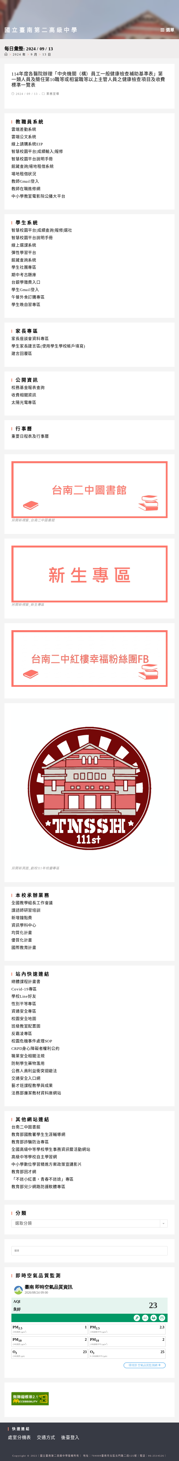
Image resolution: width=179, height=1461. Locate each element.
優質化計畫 (21, 940)
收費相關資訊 (23, 395)
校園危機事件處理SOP (31, 1041)
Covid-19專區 (24, 989)
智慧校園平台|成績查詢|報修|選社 (41, 230)
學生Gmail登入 (25, 290)
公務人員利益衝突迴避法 (34, 1071)
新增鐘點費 (21, 918)
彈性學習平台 (23, 253)
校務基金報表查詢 (28, 387)
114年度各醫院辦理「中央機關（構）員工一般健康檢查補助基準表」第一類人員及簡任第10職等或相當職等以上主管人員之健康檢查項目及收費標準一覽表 (88, 79)
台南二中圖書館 (26, 1127)
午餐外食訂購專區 (28, 297)
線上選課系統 (23, 245)
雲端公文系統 (23, 137)
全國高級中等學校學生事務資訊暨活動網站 (50, 1149)
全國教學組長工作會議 (32, 903)
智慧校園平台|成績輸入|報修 (37, 151)
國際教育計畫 (23, 947)
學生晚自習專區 (26, 305)
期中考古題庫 (23, 275)
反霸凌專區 (21, 1033)
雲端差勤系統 (23, 129)
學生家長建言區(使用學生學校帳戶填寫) (48, 346)
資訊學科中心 (23, 925)
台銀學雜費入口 (26, 282)
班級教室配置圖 (26, 1026)
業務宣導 (52, 94)
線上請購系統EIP (27, 144)
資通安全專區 (23, 1011)
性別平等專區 (23, 1004)
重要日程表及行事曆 (30, 436)
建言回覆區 (21, 353)
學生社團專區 (23, 267)
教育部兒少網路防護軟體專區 (38, 1187)
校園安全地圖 (23, 1019)
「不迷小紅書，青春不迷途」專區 (42, 1179)
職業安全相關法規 (28, 1056)
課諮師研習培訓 (26, 910)
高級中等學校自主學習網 (34, 1157)
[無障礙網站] (30, 1398)
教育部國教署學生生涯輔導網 (38, 1134)
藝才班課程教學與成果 (32, 1085)
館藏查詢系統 (23, 260)
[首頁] (6, 54)
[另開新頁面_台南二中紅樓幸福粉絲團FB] (89, 685)
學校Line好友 (23, 996)
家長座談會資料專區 (30, 339)
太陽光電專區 (23, 402)
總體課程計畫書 (26, 982)
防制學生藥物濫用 (28, 1063)
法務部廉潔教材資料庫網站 (36, 1093)
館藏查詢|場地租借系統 (32, 166)
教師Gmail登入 (25, 181)
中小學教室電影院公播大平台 (38, 196)
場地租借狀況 (23, 174)
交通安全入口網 (26, 1078)
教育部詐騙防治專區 (30, 1142)
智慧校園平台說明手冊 (32, 159)
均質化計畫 (21, 933)
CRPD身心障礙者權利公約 (35, 1048)
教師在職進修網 (26, 189)
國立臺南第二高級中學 (41, 30)
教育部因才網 (23, 1172)
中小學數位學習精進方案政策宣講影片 (46, 1164)
